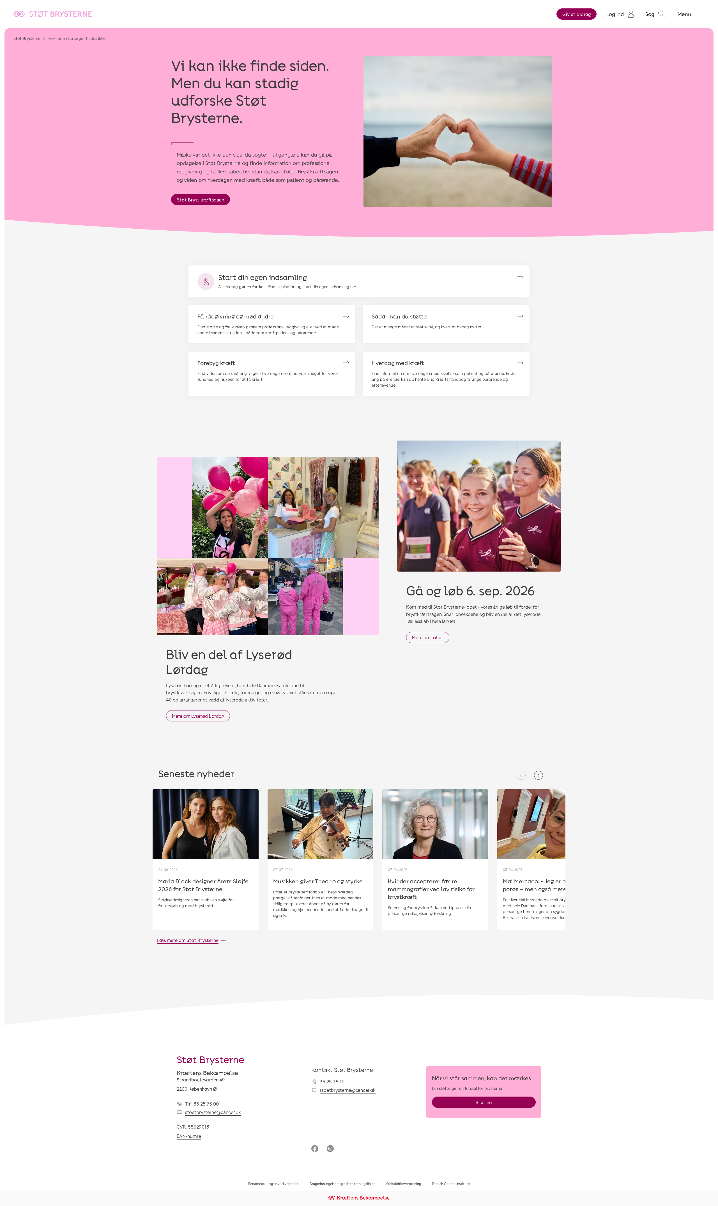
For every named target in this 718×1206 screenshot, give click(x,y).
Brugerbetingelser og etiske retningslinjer (342, 1184)
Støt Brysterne (26, 38)
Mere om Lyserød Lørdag (198, 716)
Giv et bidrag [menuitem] (576, 14)
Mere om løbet (427, 637)
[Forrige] (521, 775)
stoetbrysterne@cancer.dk (213, 1112)
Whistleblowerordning (403, 1184)
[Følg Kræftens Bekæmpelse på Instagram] (330, 1149)
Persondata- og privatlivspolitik (273, 1184)
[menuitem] (620, 14)
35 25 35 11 (332, 1081)
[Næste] (538, 775)
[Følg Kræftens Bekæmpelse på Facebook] (314, 1149)
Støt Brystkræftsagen (200, 199)
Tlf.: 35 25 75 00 (202, 1103)
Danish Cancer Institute (451, 1184)
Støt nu (484, 1102)
